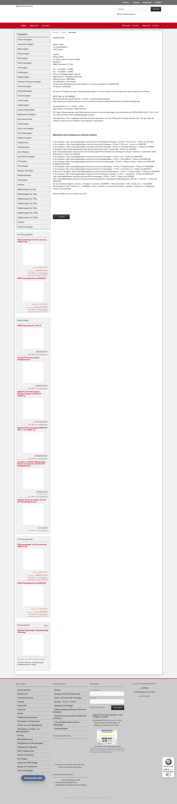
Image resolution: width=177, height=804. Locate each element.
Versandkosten (43, 273)
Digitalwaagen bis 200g (27, 199)
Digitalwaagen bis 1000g (27, 213)
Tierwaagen (22, 161)
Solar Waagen (23, 152)
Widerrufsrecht (22, 694)
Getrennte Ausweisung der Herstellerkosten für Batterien (70, 717)
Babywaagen (22, 49)
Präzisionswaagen (25, 227)
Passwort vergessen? (97, 707)
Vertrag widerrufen (24, 690)
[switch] (168, 774)
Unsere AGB (22, 706)
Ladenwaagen (23, 105)
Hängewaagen (23, 77)
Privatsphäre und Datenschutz (28, 721)
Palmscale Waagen (25, 128)
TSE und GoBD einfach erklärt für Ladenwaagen (66, 723)
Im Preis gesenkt (25, 234)
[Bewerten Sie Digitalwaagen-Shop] (107, 746)
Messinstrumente (24, 119)
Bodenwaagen (23, 53)
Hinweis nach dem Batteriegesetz (29, 725)
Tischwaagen (23, 166)
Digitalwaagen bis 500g (27, 208)
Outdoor (20, 222)
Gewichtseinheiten (61, 729)
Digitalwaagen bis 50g (26, 189)
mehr (46, 625)
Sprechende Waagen (26, 156)
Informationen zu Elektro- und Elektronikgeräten (27, 730)
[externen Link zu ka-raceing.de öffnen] (144, 696)
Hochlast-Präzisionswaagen (29, 82)
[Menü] (172, 758)
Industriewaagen (24, 86)
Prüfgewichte (22, 142)
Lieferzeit (20, 702)
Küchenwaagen (23, 96)
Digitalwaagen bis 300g (27, 203)
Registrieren (34, 26)
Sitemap (57, 690)
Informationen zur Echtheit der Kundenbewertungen (31, 659)
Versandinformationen (25, 698)
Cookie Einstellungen (25, 770)
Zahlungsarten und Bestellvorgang (30, 743)
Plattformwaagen (24, 138)
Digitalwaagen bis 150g (27, 194)
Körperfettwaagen (24, 91)
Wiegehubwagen (24, 175)
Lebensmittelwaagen (26, 110)
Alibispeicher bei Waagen (63, 706)
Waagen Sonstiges (25, 170)
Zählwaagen (22, 180)
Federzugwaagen (24, 63)
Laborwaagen (23, 100)
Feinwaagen (22, 67)
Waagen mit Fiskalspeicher (27, 767)
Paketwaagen (23, 124)
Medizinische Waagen (26, 114)
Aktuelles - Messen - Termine (65, 702)
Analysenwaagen (24, 39)
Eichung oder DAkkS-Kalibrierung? (67, 694)
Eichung (20, 735)
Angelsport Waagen (25, 44)
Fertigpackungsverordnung (27, 717)
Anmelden (45, 26)
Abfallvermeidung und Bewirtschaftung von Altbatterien (69, 711)
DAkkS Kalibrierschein (25, 751)
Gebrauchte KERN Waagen (27, 763)
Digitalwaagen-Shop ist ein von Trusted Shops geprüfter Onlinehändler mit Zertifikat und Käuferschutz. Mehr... (107, 722)
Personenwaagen (24, 133)
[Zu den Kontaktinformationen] (144, 684)
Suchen (156, 9)
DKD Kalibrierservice (25, 739)
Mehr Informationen (107, 752)
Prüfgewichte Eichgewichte (27, 747)
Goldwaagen (22, 72)
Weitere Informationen (25, 755)
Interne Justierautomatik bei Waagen (68, 698)
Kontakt (20, 713)
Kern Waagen (22, 759)
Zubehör (20, 185)
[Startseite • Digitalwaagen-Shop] (33, 6)
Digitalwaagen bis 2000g (27, 217)
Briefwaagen (22, 58)
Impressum (21, 709)
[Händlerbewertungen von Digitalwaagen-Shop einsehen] (107, 745)
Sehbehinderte (23, 147)
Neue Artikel (23, 320)
